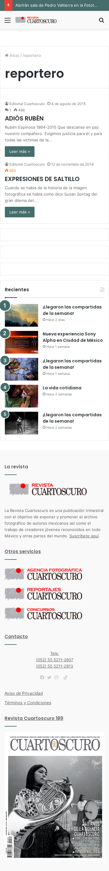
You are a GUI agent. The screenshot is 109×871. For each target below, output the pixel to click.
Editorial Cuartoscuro (27, 103)
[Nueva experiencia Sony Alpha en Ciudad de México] (21, 342)
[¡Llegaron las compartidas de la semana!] (21, 315)
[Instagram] (58, 677)
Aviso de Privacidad (24, 693)
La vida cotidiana (62, 388)
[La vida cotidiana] (21, 396)
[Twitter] (50, 677)
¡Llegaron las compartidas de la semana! (72, 310)
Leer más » (19, 151)
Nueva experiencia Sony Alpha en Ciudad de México (73, 337)
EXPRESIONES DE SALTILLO (42, 179)
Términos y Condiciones (28, 702)
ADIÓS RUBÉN (24, 118)
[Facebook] (43, 677)
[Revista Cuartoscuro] (39, 20)
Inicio (13, 55)
